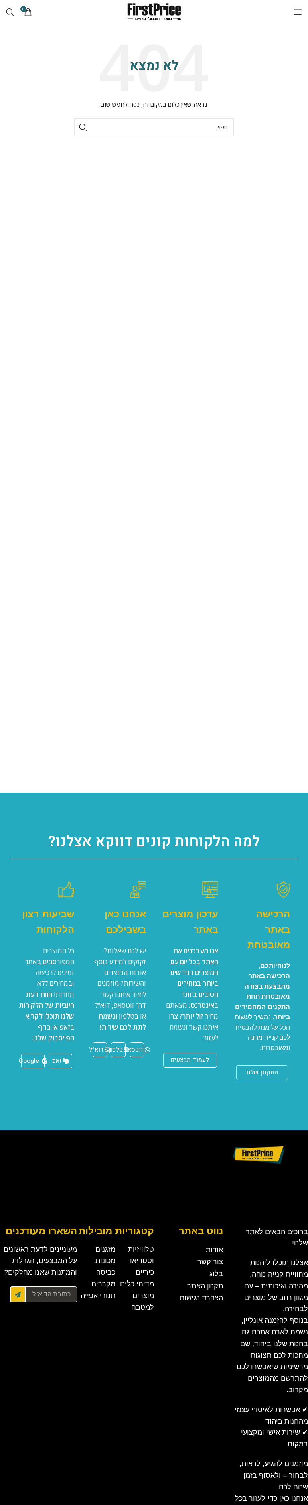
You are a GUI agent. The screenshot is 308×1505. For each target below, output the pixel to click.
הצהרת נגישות (201, 1298)
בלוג (216, 1274)
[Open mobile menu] (298, 12)
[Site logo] (154, 11)
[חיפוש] (10, 12)
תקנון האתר (205, 1286)
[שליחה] (18, 1294)
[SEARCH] (83, 127)
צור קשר (210, 1262)
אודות (214, 1250)
